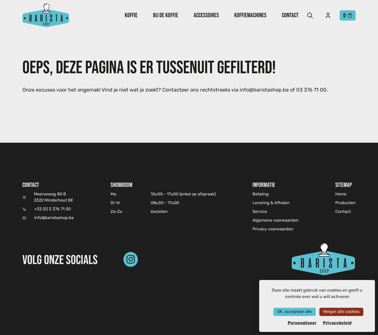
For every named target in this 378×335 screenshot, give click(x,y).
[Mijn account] (328, 15)
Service (260, 212)
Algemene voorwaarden (276, 221)
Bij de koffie (165, 15)
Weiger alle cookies (341, 312)
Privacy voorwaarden (273, 229)
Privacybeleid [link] (337, 323)
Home (340, 194)
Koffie (131, 15)
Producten (345, 203)
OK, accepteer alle (294, 312)
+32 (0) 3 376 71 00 (52, 209)
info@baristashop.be (54, 218)
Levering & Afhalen (271, 203)
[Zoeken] (310, 15)
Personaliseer (302, 323)
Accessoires (206, 15)
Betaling (261, 194)
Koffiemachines (250, 15)
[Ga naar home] (45, 15)
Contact (290, 15)
